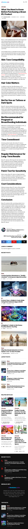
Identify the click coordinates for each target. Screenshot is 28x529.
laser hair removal (12, 134)
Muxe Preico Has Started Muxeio (6, 438)
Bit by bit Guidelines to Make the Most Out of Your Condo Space (20, 441)
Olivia (4, 278)
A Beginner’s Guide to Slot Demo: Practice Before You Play (11, 326)
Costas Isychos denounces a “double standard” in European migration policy (13, 276)
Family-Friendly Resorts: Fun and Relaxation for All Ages (20, 413)
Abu (3, 446)
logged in (9, 248)
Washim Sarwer (6, 353)
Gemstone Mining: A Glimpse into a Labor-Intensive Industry (7, 413)
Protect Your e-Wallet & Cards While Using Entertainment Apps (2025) (12, 301)
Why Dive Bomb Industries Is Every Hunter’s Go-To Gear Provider (12, 350)
